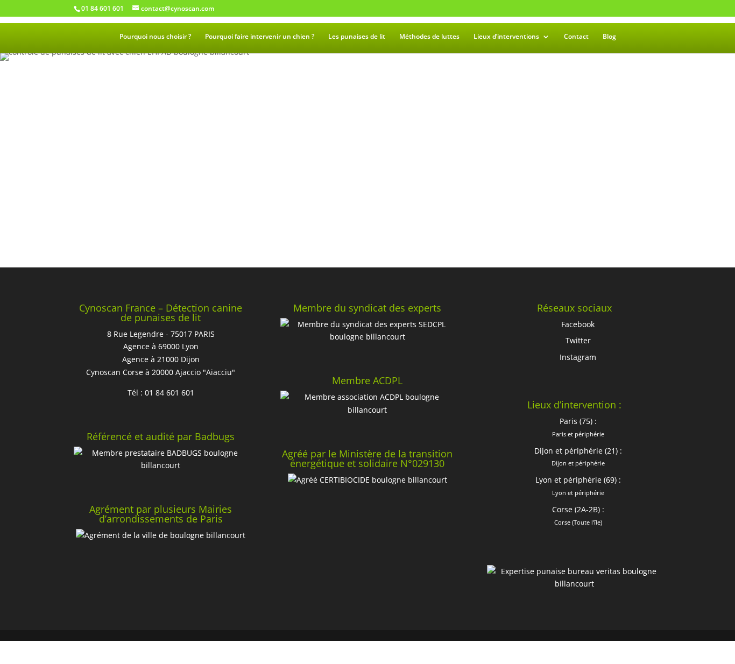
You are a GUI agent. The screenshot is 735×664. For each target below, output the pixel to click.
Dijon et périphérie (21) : (578, 451)
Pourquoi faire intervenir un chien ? (259, 37)
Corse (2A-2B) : (578, 509)
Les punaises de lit (356, 37)
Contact (576, 37)
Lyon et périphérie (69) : (578, 480)
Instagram (578, 357)
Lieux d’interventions (506, 37)
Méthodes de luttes (429, 37)
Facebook (578, 324)
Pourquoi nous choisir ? (155, 37)
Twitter (578, 340)
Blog (609, 37)
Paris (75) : (578, 421)
